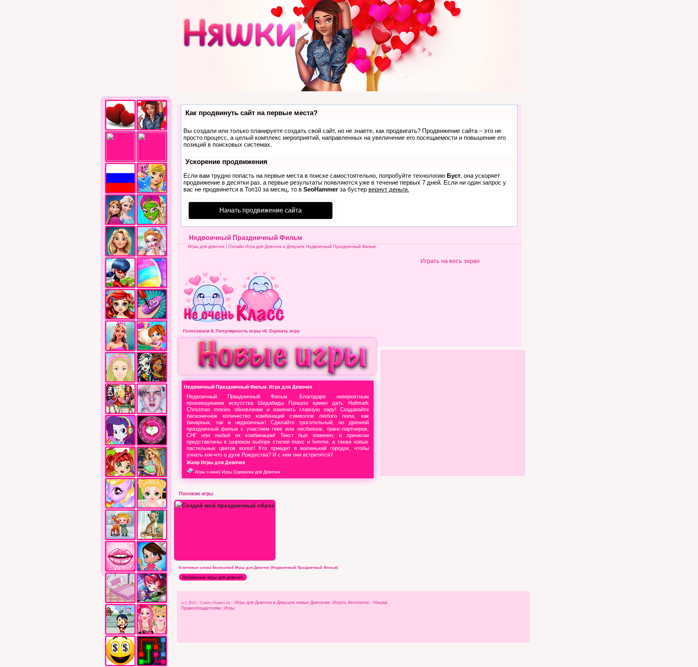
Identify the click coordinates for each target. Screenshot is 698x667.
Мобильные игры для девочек (212, 577)
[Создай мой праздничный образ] (224, 505)
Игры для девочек (206, 246)
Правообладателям (201, 608)
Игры (229, 608)
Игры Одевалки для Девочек (251, 471)
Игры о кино (207, 471)
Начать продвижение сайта (260, 210)
